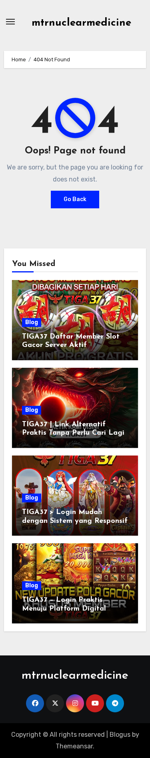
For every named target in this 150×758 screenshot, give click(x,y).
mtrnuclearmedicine (81, 23)
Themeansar (74, 746)
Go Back (75, 199)
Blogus (120, 734)
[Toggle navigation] (10, 21)
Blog (31, 322)
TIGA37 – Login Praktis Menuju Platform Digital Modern (64, 609)
